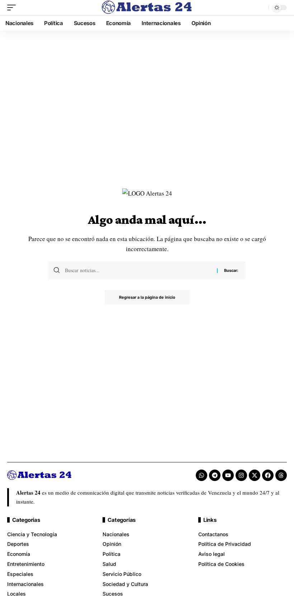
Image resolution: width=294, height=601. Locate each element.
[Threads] (281, 475)
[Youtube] (228, 475)
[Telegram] (214, 475)
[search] (261, 7)
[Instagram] (241, 475)
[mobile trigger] (13, 7)
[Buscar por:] (138, 270)
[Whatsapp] (201, 475)
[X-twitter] (254, 475)
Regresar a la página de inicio (147, 297)
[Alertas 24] (147, 7)
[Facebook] (268, 475)
